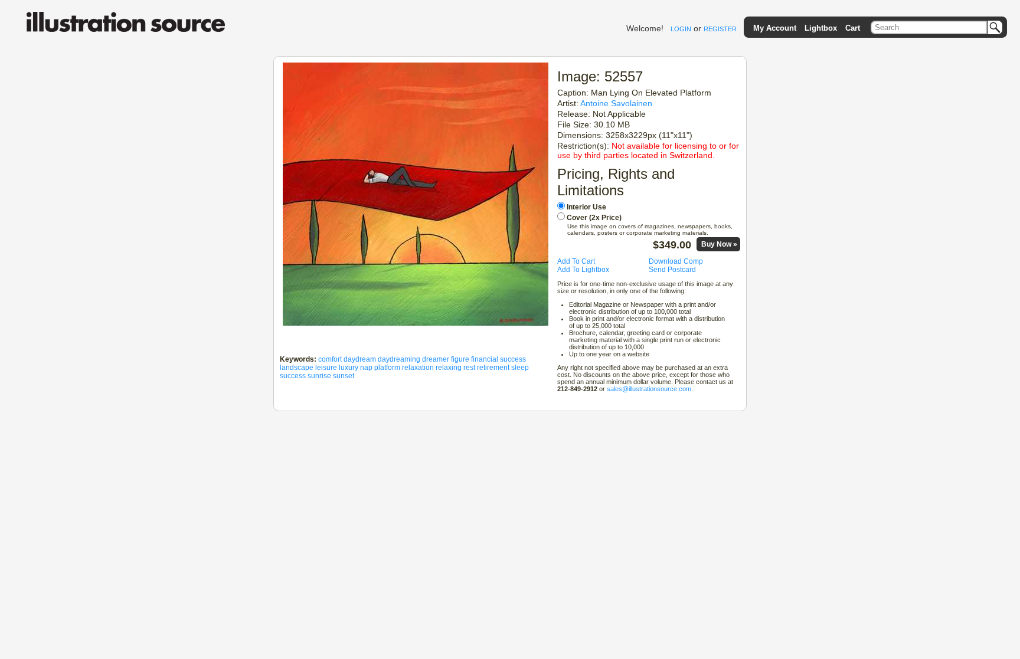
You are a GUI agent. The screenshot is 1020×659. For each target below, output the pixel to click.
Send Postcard (672, 269)
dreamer (435, 359)
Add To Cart (576, 261)
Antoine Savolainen (616, 103)
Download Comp (676, 261)
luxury (348, 367)
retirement (493, 367)
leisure (326, 367)
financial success (498, 359)
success (293, 376)
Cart (852, 28)
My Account (774, 28)
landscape (296, 367)
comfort (330, 359)
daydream (360, 359)
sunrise (319, 376)
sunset (343, 376)
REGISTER (720, 28)
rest (469, 367)
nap (366, 367)
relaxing (449, 367)
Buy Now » (719, 244)
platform (387, 367)
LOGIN (681, 28)
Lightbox (821, 28)
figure (460, 359)
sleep (520, 367)
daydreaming (399, 359)
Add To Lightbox (583, 269)
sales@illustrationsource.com (649, 388)
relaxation (418, 367)
